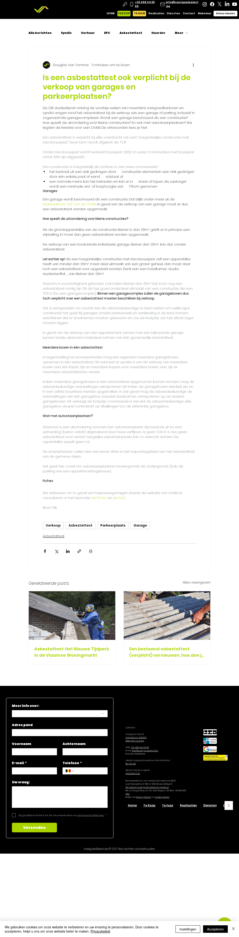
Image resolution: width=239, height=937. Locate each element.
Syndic (66, 33)
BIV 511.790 (131, 763)
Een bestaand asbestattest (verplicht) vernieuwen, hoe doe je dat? (166, 652)
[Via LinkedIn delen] (68, 551)
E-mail (19, 763)
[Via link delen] (79, 551)
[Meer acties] (193, 65)
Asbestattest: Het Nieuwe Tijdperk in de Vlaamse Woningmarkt (71, 652)
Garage (140, 525)
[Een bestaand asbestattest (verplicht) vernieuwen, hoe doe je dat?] (167, 615)
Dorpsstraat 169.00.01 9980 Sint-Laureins (136, 739)
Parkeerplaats (113, 525)
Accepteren (215, 929)
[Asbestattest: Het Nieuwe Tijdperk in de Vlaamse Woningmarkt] (72, 615)
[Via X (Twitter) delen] (56, 551)
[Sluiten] (233, 929)
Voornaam (21, 744)
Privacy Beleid (143, 796)
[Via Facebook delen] (45, 551)
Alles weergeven (197, 582)
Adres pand (22, 725)
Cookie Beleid (162, 796)
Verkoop (53, 525)
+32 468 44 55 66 (140, 747)
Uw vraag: (21, 782)
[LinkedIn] (227, 4)
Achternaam (74, 744)
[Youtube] (234, 4)
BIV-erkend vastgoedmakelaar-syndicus (147, 787)
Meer (179, 33)
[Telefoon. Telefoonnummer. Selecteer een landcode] (70, 771)
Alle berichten (40, 33)
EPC (107, 33)
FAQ (128, 793)
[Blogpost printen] (90, 551)
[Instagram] (204, 4)
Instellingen (187, 929)
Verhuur (88, 33)
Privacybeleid (100, 931)
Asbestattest (131, 33)
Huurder (158, 33)
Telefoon (72, 763)
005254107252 (133, 773)
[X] (219, 4)
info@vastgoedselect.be (145, 750)
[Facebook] (212, 4)
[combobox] (60, 713)
